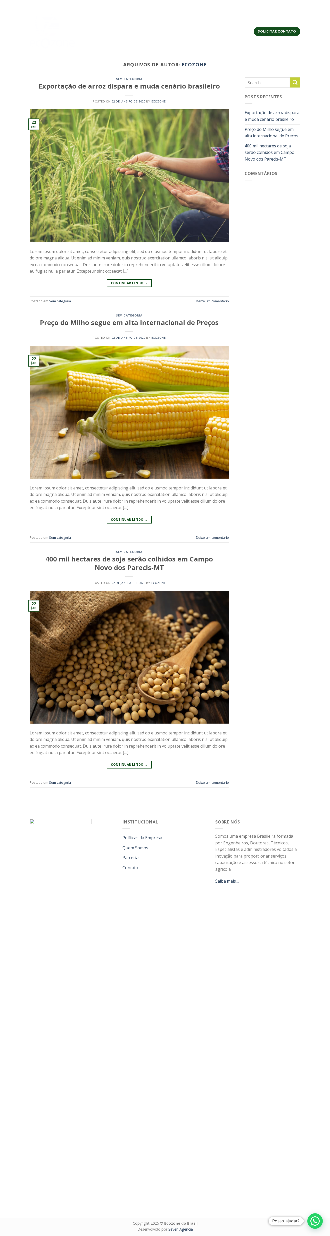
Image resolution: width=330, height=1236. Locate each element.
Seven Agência (180, 1229)
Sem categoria (129, 79)
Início (88, 31)
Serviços (108, 31)
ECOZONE (194, 64)
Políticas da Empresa (142, 838)
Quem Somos (159, 31)
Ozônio (134, 31)
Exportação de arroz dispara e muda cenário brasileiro (129, 86)
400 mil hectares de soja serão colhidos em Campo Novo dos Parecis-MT (129, 563)
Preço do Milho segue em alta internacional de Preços (129, 322)
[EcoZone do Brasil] (52, 31)
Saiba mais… (227, 881)
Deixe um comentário (212, 301)
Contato (213, 31)
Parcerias (188, 31)
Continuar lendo (129, 283)
